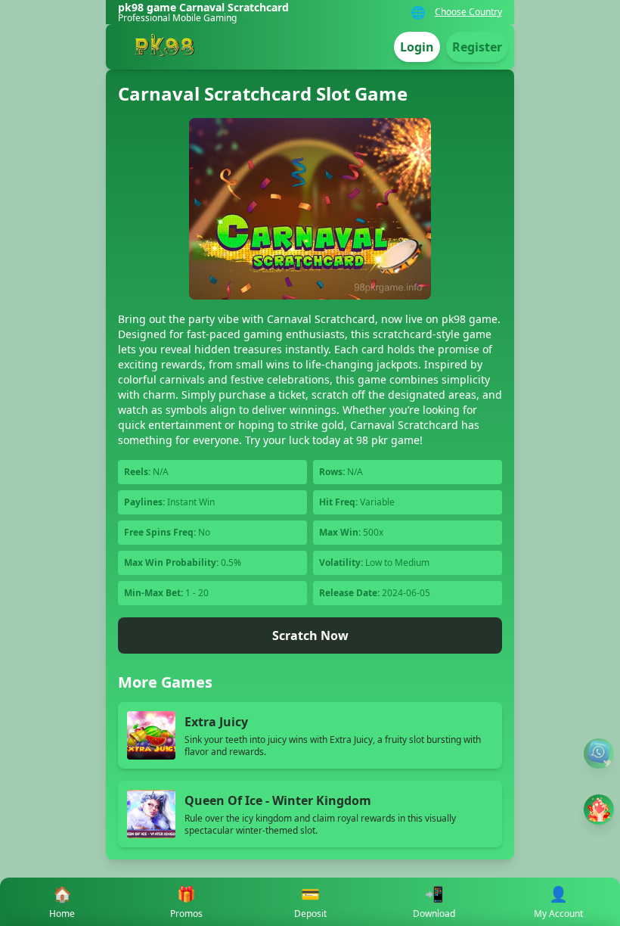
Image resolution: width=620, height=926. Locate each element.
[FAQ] (599, 753)
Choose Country (468, 12)
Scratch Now (310, 635)
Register (477, 47)
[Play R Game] (599, 809)
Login (417, 47)
